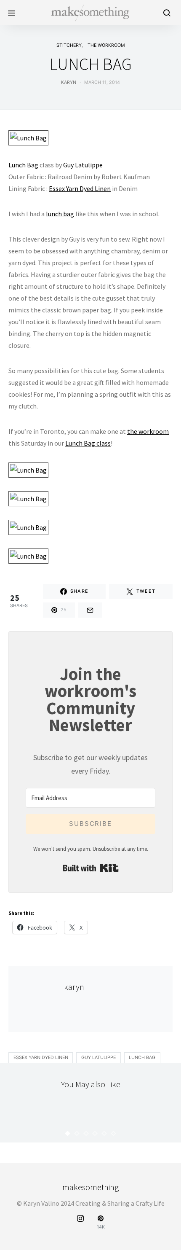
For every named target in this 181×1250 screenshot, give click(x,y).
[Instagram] (80, 1222)
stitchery (69, 45)
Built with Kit (91, 868)
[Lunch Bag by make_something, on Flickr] (28, 137)
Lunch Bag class (88, 443)
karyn (68, 82)
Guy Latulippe (83, 165)
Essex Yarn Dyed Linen (80, 188)
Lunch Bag (23, 165)
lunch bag (60, 214)
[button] (67, 1133)
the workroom (106, 45)
